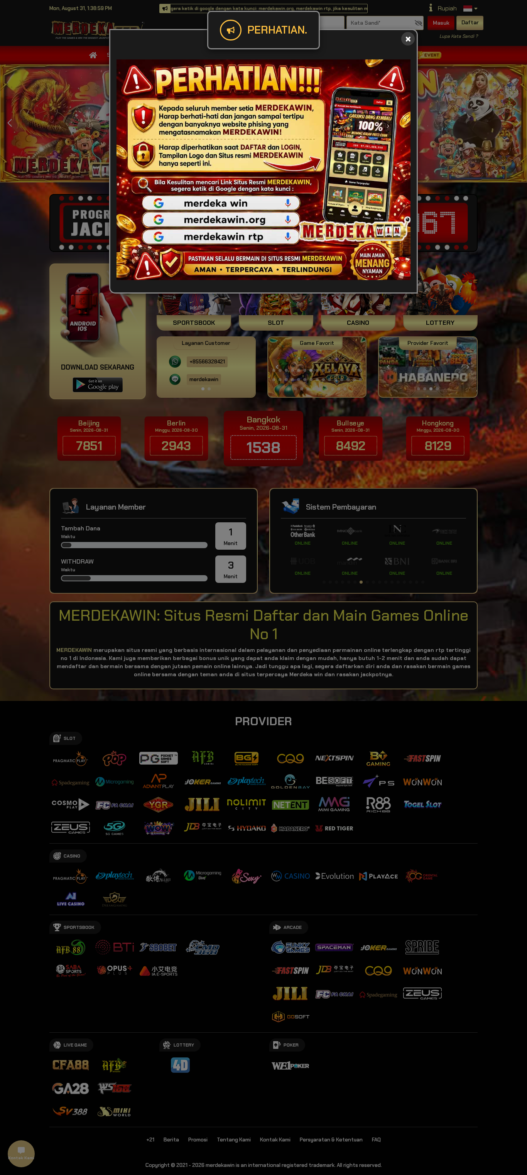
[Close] (408, 39)
